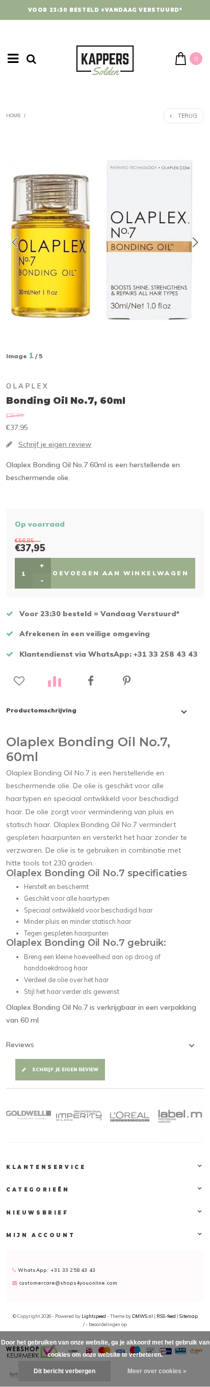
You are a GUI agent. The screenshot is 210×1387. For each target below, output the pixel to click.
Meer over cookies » (157, 1371)
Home (13, 115)
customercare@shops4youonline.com (68, 1283)
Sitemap (188, 1316)
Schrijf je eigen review (65, 1069)
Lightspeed (94, 1316)
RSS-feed (166, 1316)
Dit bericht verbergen (64, 1371)
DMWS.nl (143, 1316)
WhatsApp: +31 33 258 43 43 (55, 1270)
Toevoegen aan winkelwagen (118, 573)
